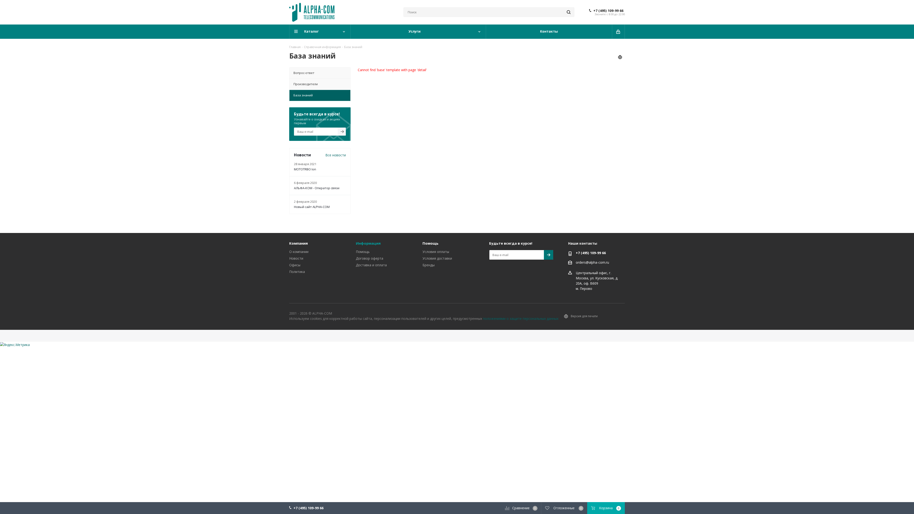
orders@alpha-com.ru (592, 262)
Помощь (363, 251)
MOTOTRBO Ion (305, 169)
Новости (296, 258)
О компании (298, 251)
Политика (297, 271)
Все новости (335, 155)
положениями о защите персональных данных (520, 318)
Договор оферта (369, 258)
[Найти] (568, 12)
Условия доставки (437, 258)
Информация (368, 243)
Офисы (294, 265)
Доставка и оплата (371, 265)
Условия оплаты (435, 251)
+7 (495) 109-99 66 (608, 11)
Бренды (428, 265)
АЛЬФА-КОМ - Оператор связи (316, 188)
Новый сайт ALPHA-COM (312, 207)
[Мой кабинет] (618, 32)
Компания (298, 243)
